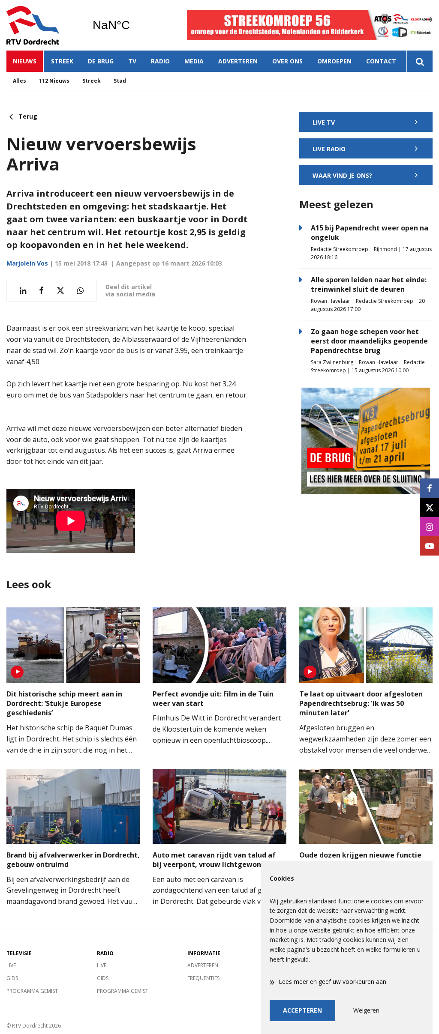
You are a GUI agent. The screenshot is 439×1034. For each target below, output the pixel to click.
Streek (62, 61)
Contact (381, 61)
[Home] (42, 25)
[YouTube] (429, 546)
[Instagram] (429, 526)
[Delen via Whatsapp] (80, 290)
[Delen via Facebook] (41, 290)
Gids (12, 978)
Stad (120, 80)
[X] (429, 507)
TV (132, 61)
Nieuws (24, 61)
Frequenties (203, 978)
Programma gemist (32, 991)
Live (11, 965)
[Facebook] (429, 488)
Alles (19, 80)
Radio (160, 61)
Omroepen (334, 61)
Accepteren (302, 1010)
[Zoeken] (419, 61)
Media (194, 61)
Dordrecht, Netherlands (133, 25)
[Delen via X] (60, 290)
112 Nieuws (54, 80)
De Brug (101, 61)
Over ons (287, 61)
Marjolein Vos (27, 263)
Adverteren (238, 61)
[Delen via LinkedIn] (23, 290)
